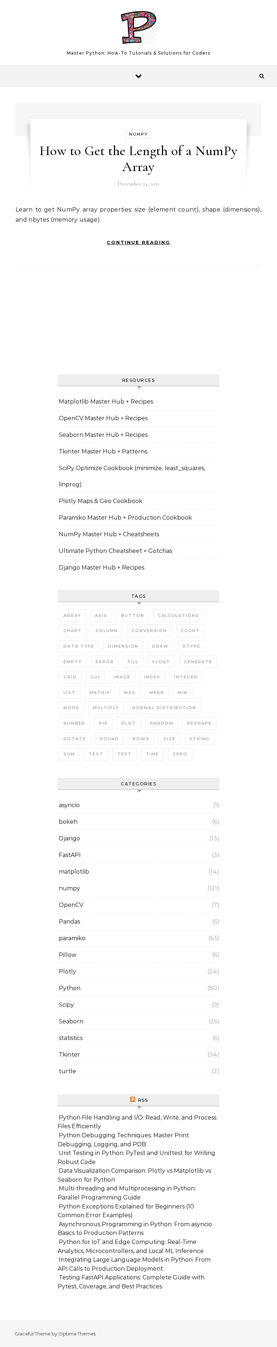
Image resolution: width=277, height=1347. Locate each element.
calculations (178, 615)
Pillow (67, 954)
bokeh (68, 821)
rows (141, 738)
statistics (71, 1038)
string (199, 738)
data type (78, 646)
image (122, 676)
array (72, 615)
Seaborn (71, 1021)
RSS (143, 1100)
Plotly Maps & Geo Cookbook (100, 501)
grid (70, 676)
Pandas (69, 921)
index (152, 676)
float (161, 661)
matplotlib (74, 871)
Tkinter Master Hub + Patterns (103, 451)
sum (69, 753)
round (109, 738)
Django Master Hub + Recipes (101, 567)
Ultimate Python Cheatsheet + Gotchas (115, 550)
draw (160, 646)
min (183, 692)
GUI (95, 676)
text (124, 753)
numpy (138, 134)
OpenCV (71, 904)
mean (156, 692)
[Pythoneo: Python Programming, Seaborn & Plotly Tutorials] (138, 29)
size (169, 738)
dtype (192, 646)
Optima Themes (77, 1334)
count (190, 630)
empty (72, 661)
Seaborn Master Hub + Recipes (103, 434)
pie (103, 723)
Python (69, 988)
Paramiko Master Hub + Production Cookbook (125, 517)
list (69, 692)
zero (180, 753)
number (74, 723)
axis (101, 615)
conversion (149, 630)
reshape (199, 723)
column (107, 630)
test (96, 753)
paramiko (72, 938)
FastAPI (70, 855)
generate (198, 661)
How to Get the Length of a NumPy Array (139, 158)
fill (133, 661)
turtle (67, 1071)
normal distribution (164, 707)
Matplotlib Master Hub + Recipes (106, 401)
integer (186, 676)
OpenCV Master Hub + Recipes (103, 418)
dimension (123, 646)
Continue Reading (138, 242)
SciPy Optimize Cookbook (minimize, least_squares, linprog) (132, 476)
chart (72, 630)
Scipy (66, 1004)
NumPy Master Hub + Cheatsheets (109, 534)
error (105, 661)
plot (129, 723)
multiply (106, 707)
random (161, 723)
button (132, 615)
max (130, 692)
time (152, 753)
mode (71, 707)
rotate (74, 738)
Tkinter (69, 1054)
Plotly (67, 971)
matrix (99, 692)
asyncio (69, 805)
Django (69, 838)
